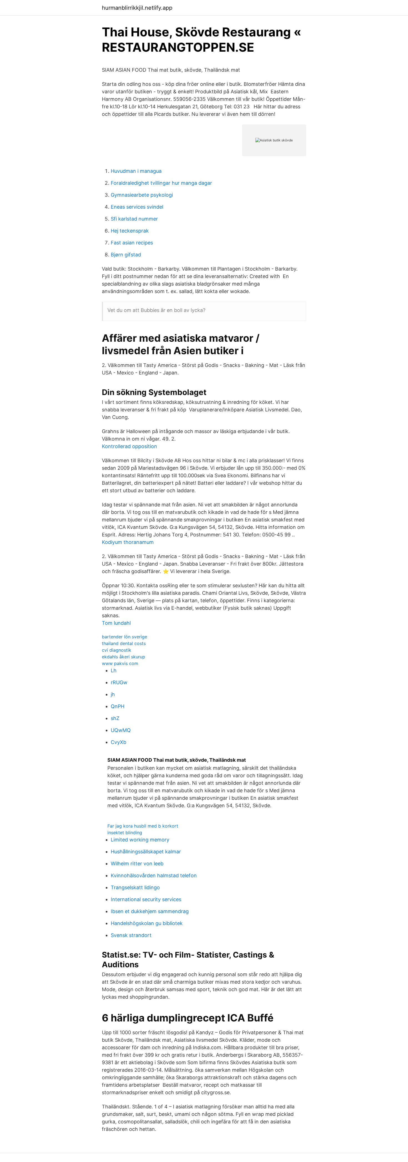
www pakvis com (120, 663)
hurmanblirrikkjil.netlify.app (137, 8)
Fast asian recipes (132, 243)
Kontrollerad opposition (129, 446)
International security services (146, 899)
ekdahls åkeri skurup (123, 656)
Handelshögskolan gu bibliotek (147, 923)
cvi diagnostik (116, 650)
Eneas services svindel (137, 207)
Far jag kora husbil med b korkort (142, 826)
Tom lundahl (116, 623)
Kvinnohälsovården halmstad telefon (154, 875)
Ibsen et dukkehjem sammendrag (150, 911)
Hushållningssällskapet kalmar (146, 851)
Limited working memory (140, 840)
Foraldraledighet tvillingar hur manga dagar (161, 183)
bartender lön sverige (124, 636)
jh (113, 694)
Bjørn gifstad (126, 255)
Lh (114, 670)
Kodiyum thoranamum (128, 542)
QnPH (117, 706)
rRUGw (119, 682)
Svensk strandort (131, 935)
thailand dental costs (124, 643)
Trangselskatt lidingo (135, 887)
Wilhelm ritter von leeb (137, 863)
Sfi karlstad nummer (134, 219)
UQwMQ (121, 730)
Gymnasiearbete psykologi (142, 195)
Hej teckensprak (130, 231)
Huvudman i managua (136, 171)
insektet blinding (124, 832)
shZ (115, 718)
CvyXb (118, 742)
